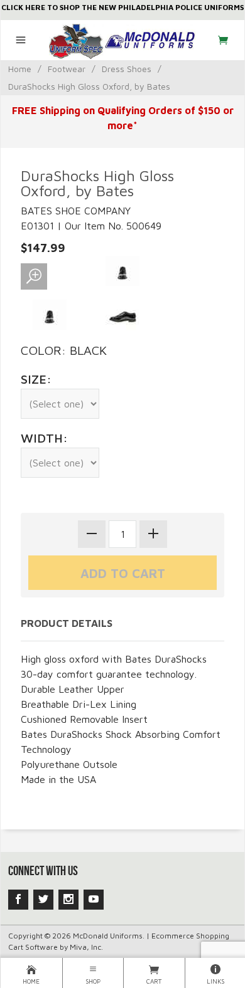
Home (19, 68)
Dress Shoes (126, 68)
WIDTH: (44, 438)
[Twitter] (43, 900)
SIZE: (36, 379)
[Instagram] (68, 900)
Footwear (66, 68)
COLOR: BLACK (64, 350)
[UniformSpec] (123, 40)
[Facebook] (18, 900)
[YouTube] (94, 900)
